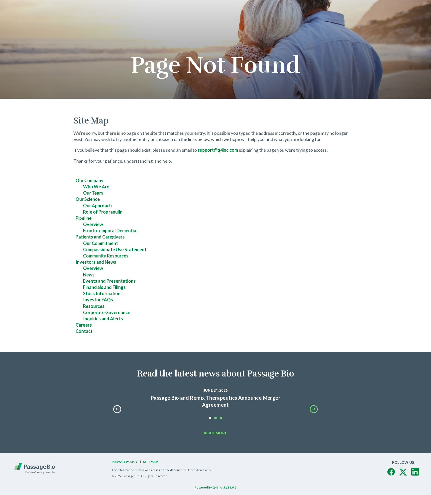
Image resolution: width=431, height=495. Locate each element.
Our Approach (97, 205)
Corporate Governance (106, 312)
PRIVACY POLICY (125, 462)
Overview (93, 224)
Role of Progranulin (102, 212)
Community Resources (105, 255)
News (89, 274)
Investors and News (96, 262)
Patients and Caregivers (100, 237)
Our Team (93, 193)
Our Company (90, 180)
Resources (94, 306)
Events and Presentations (109, 281)
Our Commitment (100, 243)
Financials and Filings (104, 287)
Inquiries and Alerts (103, 318)
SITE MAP (150, 462)
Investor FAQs (98, 299)
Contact (84, 331)
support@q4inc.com (218, 150)
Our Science (88, 199)
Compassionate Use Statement (114, 249)
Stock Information (101, 293)
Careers (84, 325)
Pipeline (84, 218)
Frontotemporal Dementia (109, 230)
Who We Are (96, 186)
